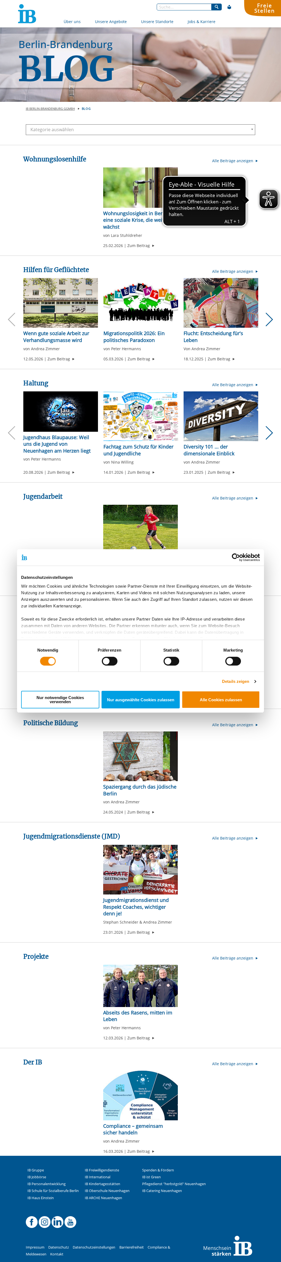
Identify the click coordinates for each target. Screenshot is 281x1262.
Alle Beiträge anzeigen (233, 160)
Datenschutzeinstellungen (94, 1247)
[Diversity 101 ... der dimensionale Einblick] (221, 416)
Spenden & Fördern (158, 1170)
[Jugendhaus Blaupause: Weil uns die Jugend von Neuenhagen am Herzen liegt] (60, 411)
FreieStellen (264, 8)
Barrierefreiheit (131, 1247)
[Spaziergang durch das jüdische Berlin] (140, 756)
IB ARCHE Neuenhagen (103, 1198)
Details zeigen (235, 681)
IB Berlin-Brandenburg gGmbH (50, 108)
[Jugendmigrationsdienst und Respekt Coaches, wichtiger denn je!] (140, 869)
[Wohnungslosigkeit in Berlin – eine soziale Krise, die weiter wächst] (140, 187)
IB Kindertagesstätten (102, 1184)
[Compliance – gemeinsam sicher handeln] (140, 1095)
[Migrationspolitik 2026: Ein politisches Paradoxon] (140, 303)
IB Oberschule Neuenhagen (107, 1190)
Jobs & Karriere (201, 21)
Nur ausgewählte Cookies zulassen (140, 699)
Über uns (72, 21)
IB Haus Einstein (40, 1198)
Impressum (35, 1247)
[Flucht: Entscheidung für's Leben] (221, 303)
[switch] (109, 661)
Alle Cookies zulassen (221, 699)
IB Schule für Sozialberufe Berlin (53, 1190)
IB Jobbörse (36, 1177)
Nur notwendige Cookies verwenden (60, 699)
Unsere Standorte (157, 21)
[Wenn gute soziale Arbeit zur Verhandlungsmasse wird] (60, 303)
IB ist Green (151, 1177)
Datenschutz (58, 1247)
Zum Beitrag (140, 245)
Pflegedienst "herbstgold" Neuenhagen (174, 1184)
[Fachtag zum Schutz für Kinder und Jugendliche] (140, 416)
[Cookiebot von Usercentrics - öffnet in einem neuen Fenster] (236, 557)
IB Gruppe (35, 1170)
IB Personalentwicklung (46, 1184)
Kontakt (56, 1254)
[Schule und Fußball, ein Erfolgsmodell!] (140, 529)
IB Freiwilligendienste (102, 1170)
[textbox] (138, 129)
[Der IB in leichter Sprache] (229, 7)
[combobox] (140, 129)
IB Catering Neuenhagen (162, 1190)
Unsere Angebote (111, 21)
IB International (97, 1177)
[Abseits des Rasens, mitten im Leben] (140, 986)
